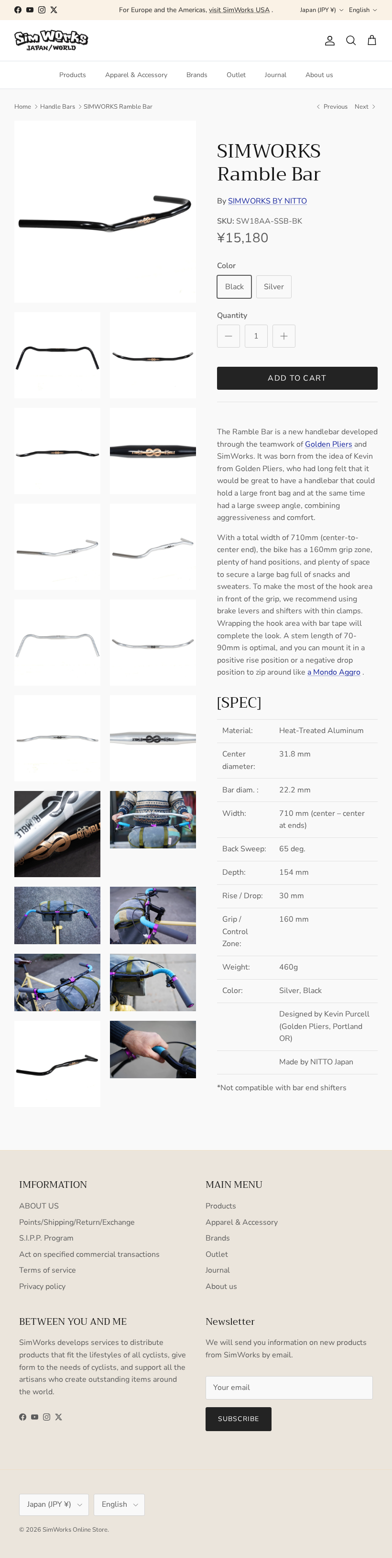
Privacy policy (42, 1286)
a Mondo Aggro (333, 672)
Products (72, 74)
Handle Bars (57, 106)
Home (22, 106)
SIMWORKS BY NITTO (267, 201)
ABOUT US (39, 1206)
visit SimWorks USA (239, 9)
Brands (196, 74)
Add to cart (297, 378)
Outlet (236, 74)
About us (319, 74)
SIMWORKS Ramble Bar (118, 106)
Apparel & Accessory (136, 74)
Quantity (232, 315)
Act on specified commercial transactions (89, 1254)
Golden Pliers (328, 444)
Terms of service (47, 1270)
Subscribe (238, 1418)
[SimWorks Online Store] (51, 41)
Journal (275, 74)
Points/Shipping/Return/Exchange (77, 1222)
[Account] (328, 40)
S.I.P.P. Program (46, 1238)
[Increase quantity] (283, 336)
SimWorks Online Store (75, 1529)
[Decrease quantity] (228, 336)
